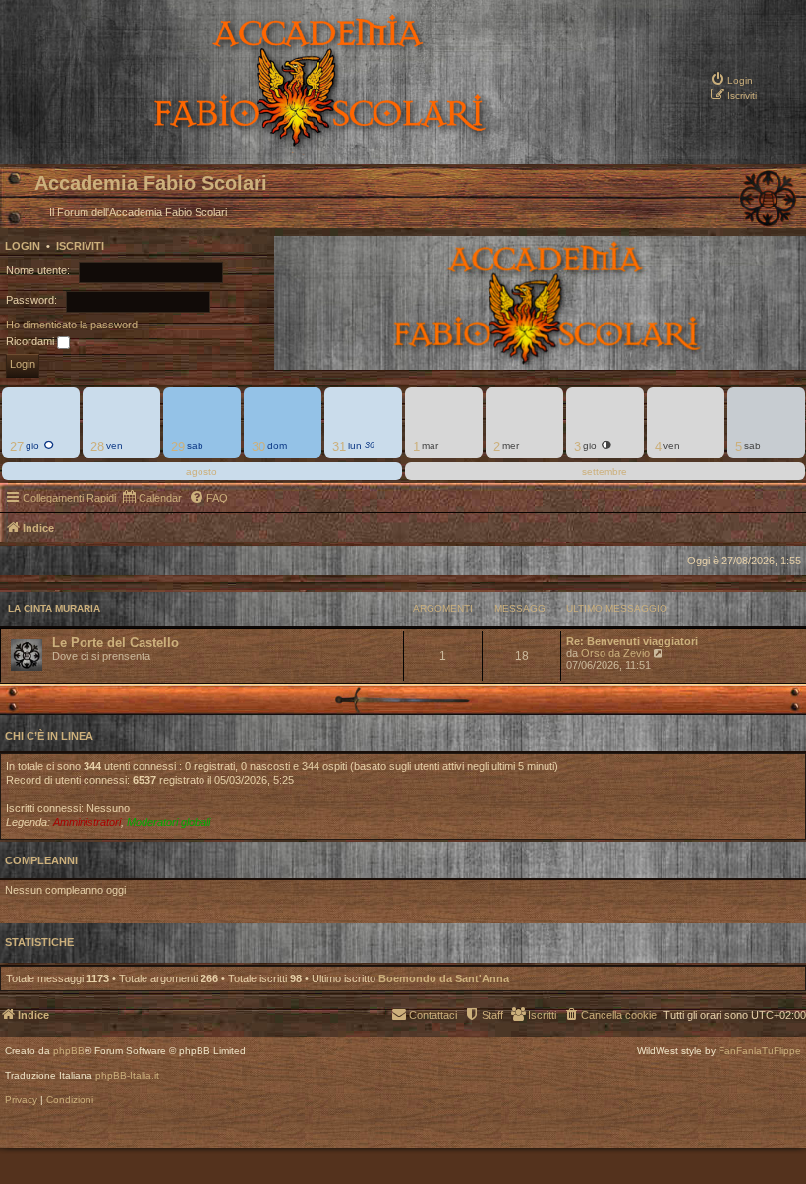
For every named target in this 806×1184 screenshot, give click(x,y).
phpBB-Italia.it (127, 1076)
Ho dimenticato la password (72, 324)
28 (97, 447)
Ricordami (31, 341)
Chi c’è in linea (49, 735)
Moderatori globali (168, 822)
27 (17, 447)
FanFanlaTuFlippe (760, 1051)
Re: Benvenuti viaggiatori (632, 641)
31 (339, 447)
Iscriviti (80, 246)
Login (22, 246)
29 (178, 447)
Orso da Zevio (615, 653)
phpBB (69, 1051)
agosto (201, 471)
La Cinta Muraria (54, 608)
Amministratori (87, 822)
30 (258, 447)
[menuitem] (731, 64)
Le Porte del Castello (115, 642)
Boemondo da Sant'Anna (443, 978)
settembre (604, 471)
